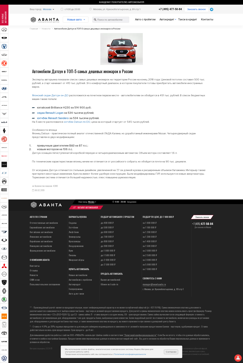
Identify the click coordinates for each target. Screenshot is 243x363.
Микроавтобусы (76, 259)
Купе (71, 250)
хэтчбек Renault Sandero (53, 118)
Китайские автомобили (41, 232)
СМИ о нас (35, 279)
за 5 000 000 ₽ (150, 264)
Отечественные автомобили (44, 222)
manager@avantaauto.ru (154, 284)
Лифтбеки (74, 232)
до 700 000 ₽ (107, 236)
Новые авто (74, 19)
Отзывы (34, 270)
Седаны (73, 222)
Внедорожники (76, 246)
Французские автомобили (42, 250)
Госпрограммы (76, 289)
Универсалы (75, 236)
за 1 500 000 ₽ (150, 246)
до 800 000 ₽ (107, 241)
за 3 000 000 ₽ (150, 259)
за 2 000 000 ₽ (150, 250)
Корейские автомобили (41, 241)
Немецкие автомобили (41, 246)
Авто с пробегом (145, 19)
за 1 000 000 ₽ (150, 222)
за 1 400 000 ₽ (150, 241)
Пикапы (72, 255)
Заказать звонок (196, 9)
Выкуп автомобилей (110, 279)
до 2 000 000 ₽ (108, 259)
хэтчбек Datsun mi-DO (77, 122)
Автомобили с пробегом (80, 279)
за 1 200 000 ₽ (150, 232)
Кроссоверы (75, 241)
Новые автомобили (78, 275)
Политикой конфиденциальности (130, 354)
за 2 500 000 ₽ (150, 255)
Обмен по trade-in (109, 284)
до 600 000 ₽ (107, 232)
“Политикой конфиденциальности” (140, 335)
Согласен (171, 351)
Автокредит (167, 19)
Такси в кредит (187, 19)
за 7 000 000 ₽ (150, 269)
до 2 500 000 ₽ (108, 264)
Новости (34, 275)
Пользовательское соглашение (45, 284)
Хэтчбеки (73, 227)
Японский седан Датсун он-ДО (50, 95)
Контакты (207, 19)
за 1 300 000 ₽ (150, 236)
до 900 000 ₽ (107, 246)
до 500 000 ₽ (107, 227)
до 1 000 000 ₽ (108, 250)
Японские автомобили (41, 236)
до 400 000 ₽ (107, 222)
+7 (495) (202, 224)
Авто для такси (76, 293)
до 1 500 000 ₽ (108, 255)
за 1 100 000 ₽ (149, 227)
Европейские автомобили (42, 227)
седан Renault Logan (50, 113)
